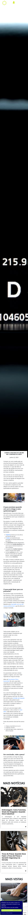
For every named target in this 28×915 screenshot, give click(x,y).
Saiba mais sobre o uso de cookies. (9, 907)
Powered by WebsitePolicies (6, 912)
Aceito (11, 910)
